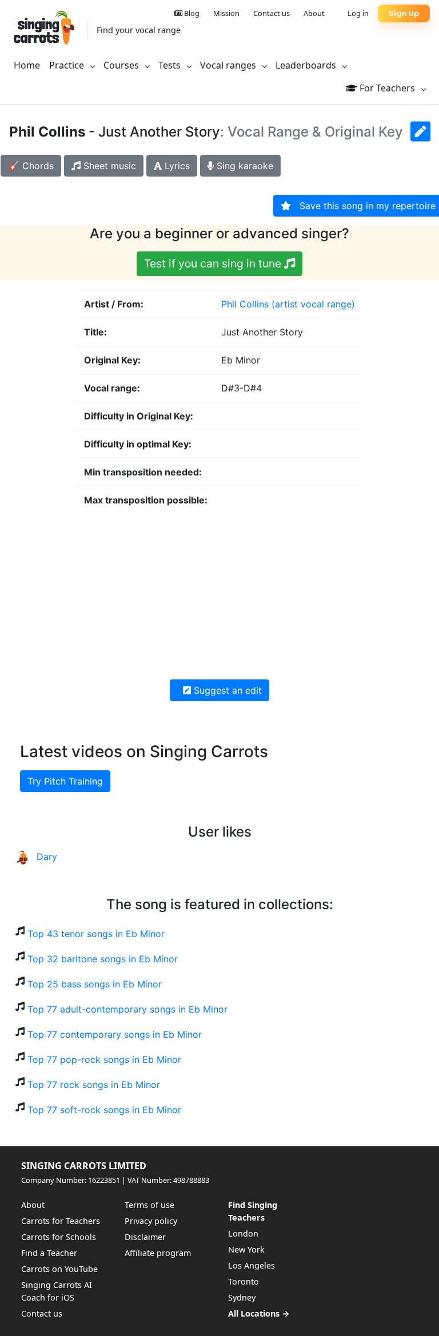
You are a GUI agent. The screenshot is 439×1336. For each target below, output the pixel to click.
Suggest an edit (226, 690)
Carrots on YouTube (59, 1268)
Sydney (242, 1297)
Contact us (271, 13)
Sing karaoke (243, 165)
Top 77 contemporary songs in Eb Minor (114, 1034)
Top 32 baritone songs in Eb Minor (102, 959)
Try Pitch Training (65, 781)
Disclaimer (145, 1236)
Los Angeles (251, 1265)
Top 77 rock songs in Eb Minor (93, 1084)
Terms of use (149, 1204)
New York (246, 1249)
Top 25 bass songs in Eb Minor (94, 984)
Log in (358, 13)
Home (27, 65)
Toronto (243, 1281)
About (314, 13)
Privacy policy (151, 1220)
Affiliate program (158, 1252)
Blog (190, 13)
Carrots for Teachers (60, 1220)
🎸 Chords (31, 165)
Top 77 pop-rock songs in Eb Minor (104, 1059)
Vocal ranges (229, 65)
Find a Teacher (49, 1252)
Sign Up (404, 13)
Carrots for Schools (58, 1236)
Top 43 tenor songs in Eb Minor (96, 933)
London (243, 1233)
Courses (122, 65)
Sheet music (108, 165)
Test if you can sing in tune (214, 263)
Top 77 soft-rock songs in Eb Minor (104, 1109)
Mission (226, 13)
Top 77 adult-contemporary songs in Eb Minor (127, 1009)
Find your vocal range (139, 30)
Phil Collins (245, 304)
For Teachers (387, 88)
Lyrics (176, 165)
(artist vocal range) (313, 304)
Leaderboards (307, 65)
